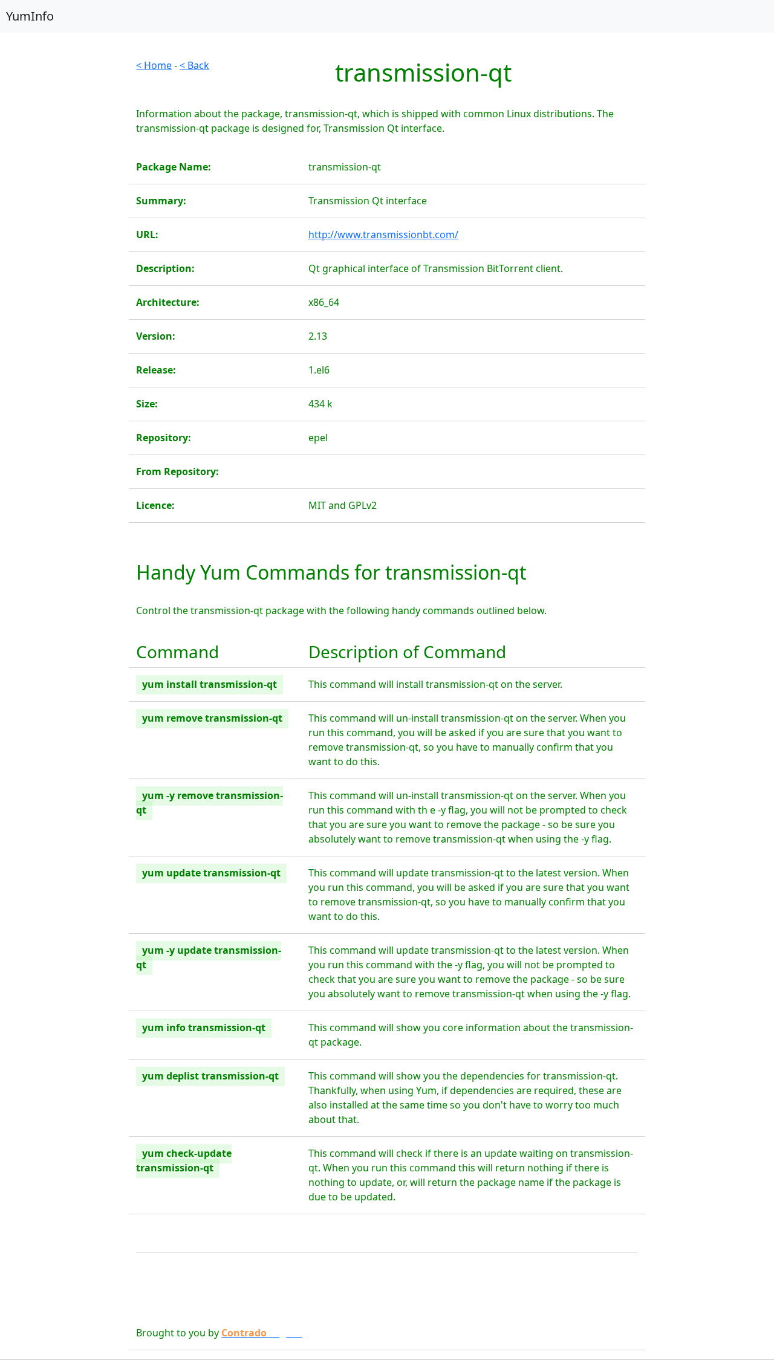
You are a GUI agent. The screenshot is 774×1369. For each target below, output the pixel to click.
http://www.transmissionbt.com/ (383, 234)
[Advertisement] (64, 239)
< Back (194, 65)
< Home (154, 65)
